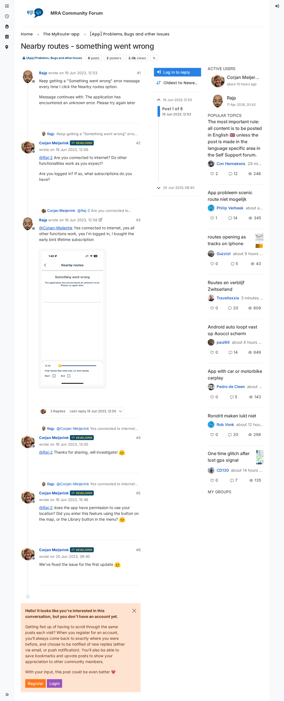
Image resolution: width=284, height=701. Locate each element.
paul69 (223, 342)
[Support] (7, 37)
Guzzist (224, 254)
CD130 (223, 470)
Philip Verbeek (230, 208)
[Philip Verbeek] (211, 208)
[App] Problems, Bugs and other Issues (54, 58)
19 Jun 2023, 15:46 (72, 499)
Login (54, 683)
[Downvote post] (136, 116)
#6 (138, 550)
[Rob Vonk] (211, 424)
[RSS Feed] (154, 58)
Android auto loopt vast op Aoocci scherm (232, 330)
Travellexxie (228, 298)
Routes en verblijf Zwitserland (226, 286)
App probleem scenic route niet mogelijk (230, 196)
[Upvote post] (116, 116)
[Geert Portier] (211, 342)
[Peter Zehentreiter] (211, 163)
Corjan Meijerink (54, 143)
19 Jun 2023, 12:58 (81, 220)
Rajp (43, 73)
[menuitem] (277, 6)
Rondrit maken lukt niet (232, 415)
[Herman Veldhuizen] (211, 470)
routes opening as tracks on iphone (227, 240)
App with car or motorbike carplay (235, 374)
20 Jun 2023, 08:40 (73, 556)
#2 (138, 143)
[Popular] (7, 27)
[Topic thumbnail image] (259, 240)
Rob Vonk (225, 425)
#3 (138, 220)
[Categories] (7, 6)
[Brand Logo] (34, 13)
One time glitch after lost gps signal (229, 457)
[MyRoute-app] (7, 47)
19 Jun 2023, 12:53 (81, 73)
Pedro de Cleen (231, 387)
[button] (7, 694)
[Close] (134, 610)
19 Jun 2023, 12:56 (72, 149)
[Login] (277, 6)
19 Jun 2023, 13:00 (72, 444)
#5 (138, 493)
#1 (139, 73)
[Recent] (7, 16)
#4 (138, 437)
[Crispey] (211, 253)
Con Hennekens (231, 164)
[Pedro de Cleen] (211, 386)
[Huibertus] (211, 298)
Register (35, 683)
